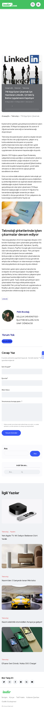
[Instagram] (9, 682)
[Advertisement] (22, 32)
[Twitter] (4, 682)
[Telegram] (21, 682)
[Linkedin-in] (26, 682)
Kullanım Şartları (32, 697)
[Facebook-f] (15, 682)
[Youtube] (32, 682)
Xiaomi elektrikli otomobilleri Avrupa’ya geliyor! (22, 622)
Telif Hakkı (20, 697)
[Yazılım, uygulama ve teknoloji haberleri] (9, 4)
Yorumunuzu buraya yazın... (12, 401)
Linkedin (17, 106)
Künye (11, 697)
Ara (5, 448)
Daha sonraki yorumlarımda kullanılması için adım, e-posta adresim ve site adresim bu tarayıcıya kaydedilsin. (21, 425)
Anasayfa (5, 116)
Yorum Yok (8, 106)
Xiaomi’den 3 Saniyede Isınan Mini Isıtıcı (19, 580)
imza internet (8, 706)
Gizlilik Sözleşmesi (9, 701)
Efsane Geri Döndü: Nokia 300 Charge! (19, 663)
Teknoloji (15, 116)
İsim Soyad (6, 367)
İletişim (4, 697)
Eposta (5, 378)
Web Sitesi (6, 390)
